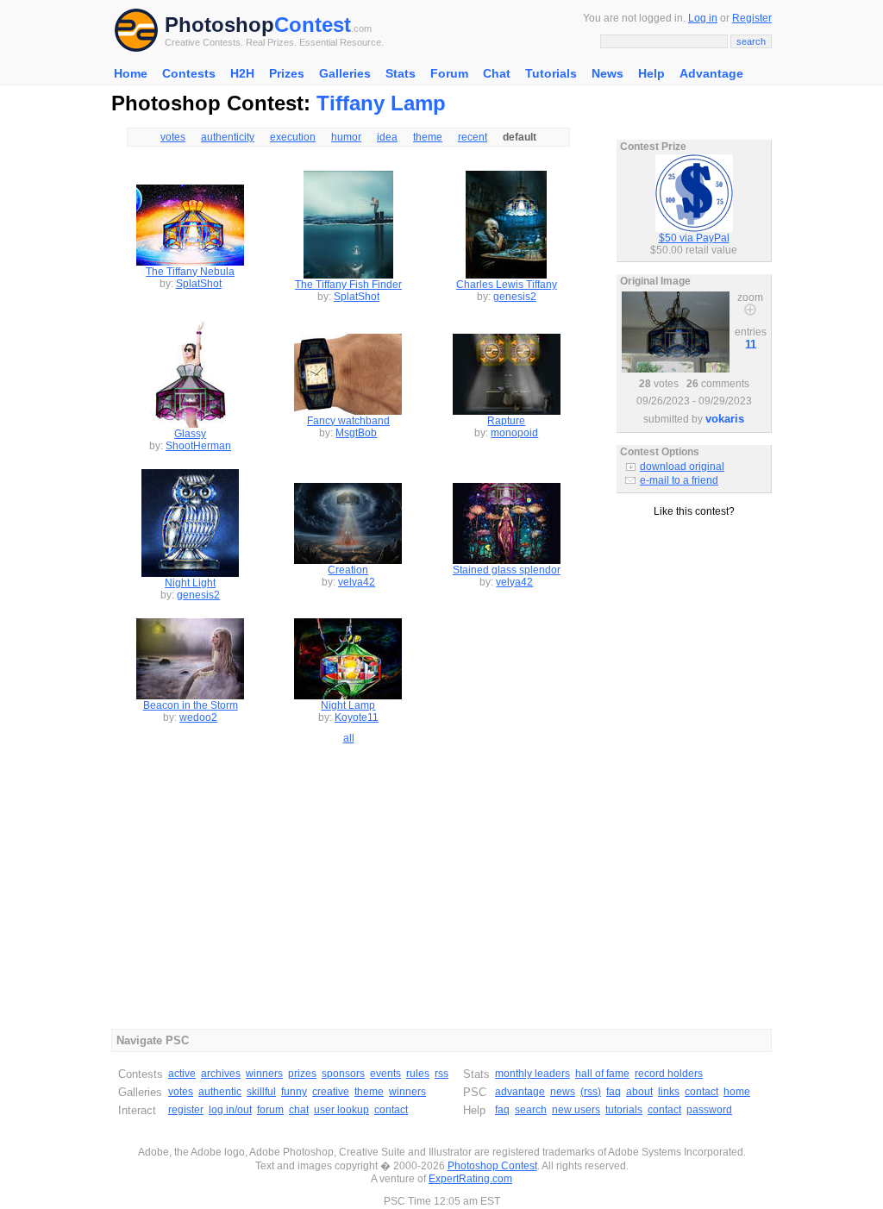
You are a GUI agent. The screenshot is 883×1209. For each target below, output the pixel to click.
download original (682, 466)
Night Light (190, 583)
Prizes (286, 73)
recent (472, 137)
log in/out (230, 1110)
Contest (312, 24)
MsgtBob (356, 433)
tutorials (623, 1110)
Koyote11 (357, 717)
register (186, 1110)
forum (270, 1110)
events (385, 1074)
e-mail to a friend (679, 480)
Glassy (190, 434)
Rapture (506, 421)
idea (387, 137)
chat (299, 1110)
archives (221, 1074)
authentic (219, 1092)
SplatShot (199, 284)
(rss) (590, 1092)
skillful (261, 1092)
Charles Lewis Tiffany (506, 285)
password (709, 1110)
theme (427, 137)
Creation (348, 570)
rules (417, 1074)
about (639, 1092)
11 (750, 344)
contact (391, 1110)
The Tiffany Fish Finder (348, 285)
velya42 (356, 582)
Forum (449, 73)
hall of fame (602, 1074)
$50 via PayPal (694, 238)
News (607, 73)
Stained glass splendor (506, 570)
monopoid (514, 433)
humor (346, 137)
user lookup (341, 1110)
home (736, 1092)
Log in (702, 18)
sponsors (343, 1074)
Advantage (711, 73)
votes (172, 137)
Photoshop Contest (492, 1166)
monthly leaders (532, 1074)
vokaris (724, 418)
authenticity (227, 137)
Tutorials (551, 73)
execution (293, 137)
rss (441, 1074)
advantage (520, 1092)
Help (651, 73)
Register (752, 18)
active (182, 1074)
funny (294, 1092)
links (668, 1092)
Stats (400, 73)
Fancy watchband (348, 421)
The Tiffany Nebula (190, 272)
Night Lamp (348, 705)
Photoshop (219, 24)
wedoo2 (198, 717)
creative (330, 1092)
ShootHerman (198, 446)
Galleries (345, 73)
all (348, 738)
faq (613, 1092)
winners (264, 1074)
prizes (302, 1074)
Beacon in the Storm (190, 705)
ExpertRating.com (470, 1179)
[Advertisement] (694, 594)
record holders (669, 1074)
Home (130, 73)
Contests (189, 73)
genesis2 (514, 297)
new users (576, 1110)
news (562, 1092)
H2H (242, 73)
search (531, 1110)
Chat (496, 73)
